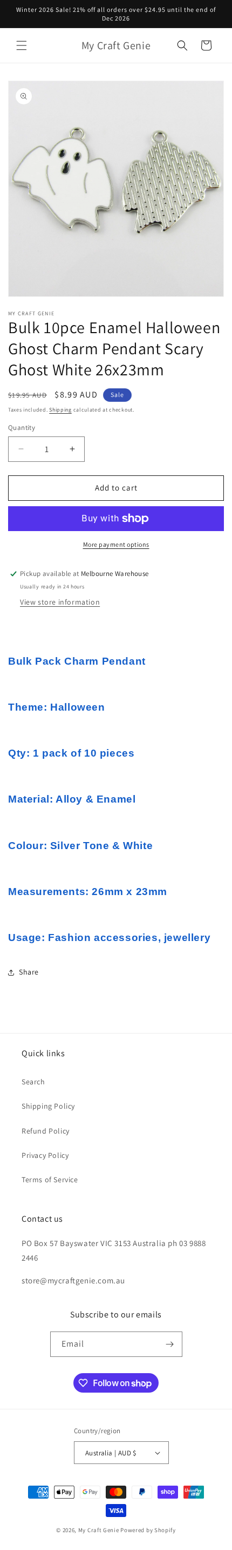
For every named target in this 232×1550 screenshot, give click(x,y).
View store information (60, 602)
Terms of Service (50, 1179)
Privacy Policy (45, 1155)
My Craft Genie (98, 1530)
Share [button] (29, 972)
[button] (21, 45)
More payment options (116, 544)
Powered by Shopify (148, 1530)
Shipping (60, 409)
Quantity (21, 427)
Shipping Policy (48, 1106)
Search (33, 1082)
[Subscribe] (170, 1344)
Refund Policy (46, 1131)
